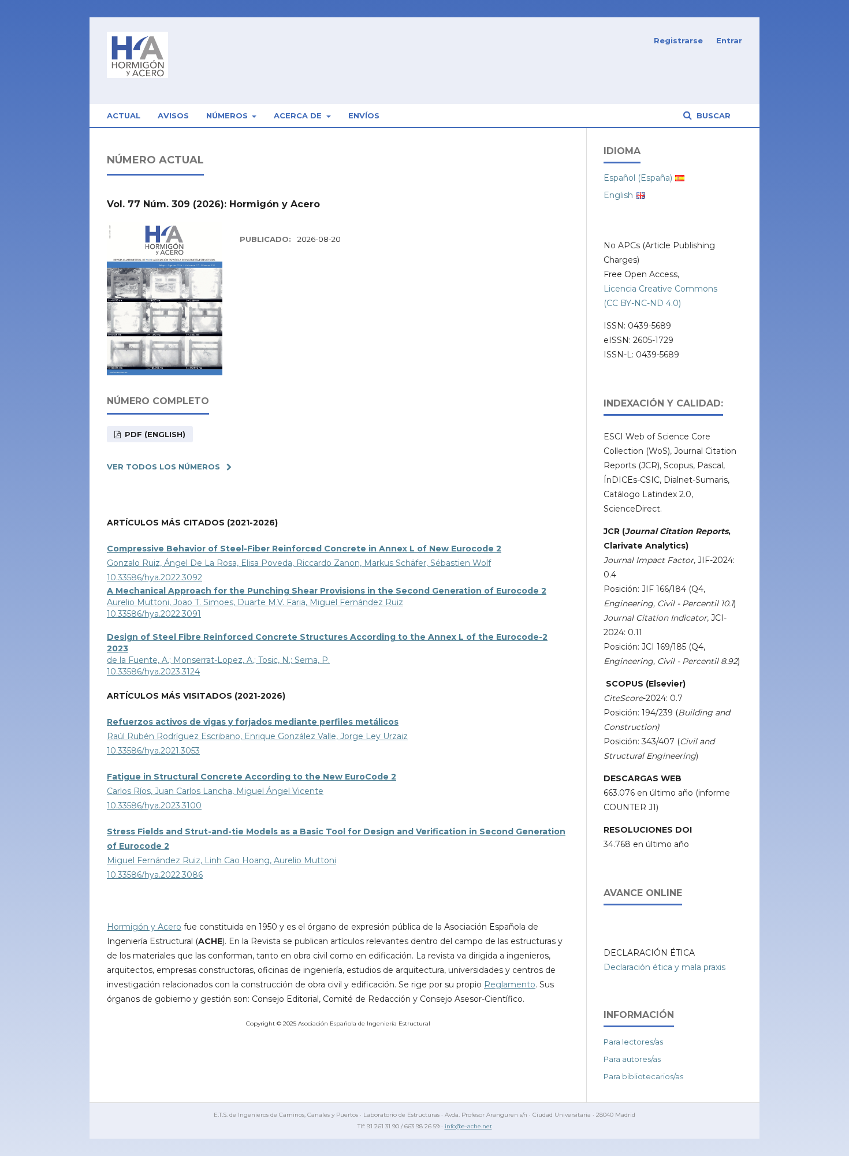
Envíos (363, 115)
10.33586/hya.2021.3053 (153, 750)
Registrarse (678, 40)
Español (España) (638, 178)
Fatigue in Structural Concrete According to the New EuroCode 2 (251, 776)
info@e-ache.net (468, 1126)
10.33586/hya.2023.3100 (154, 805)
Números (228, 115)
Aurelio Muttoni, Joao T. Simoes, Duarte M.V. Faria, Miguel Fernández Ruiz (255, 602)
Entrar (729, 40)
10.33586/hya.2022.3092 (154, 577)
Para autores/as (632, 1059)
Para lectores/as (633, 1041)
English (618, 195)
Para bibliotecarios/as (643, 1076)
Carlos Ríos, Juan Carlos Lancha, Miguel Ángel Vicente (215, 791)
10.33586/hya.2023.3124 (153, 671)
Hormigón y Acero (144, 927)
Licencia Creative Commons (660, 289)
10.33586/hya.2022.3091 (154, 614)
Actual (123, 115)
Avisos (173, 115)
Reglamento (509, 984)
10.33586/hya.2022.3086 (155, 875)
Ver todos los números (163, 466)
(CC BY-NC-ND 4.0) (642, 303)
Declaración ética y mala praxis (664, 967)
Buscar (712, 115)
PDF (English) (153, 434)
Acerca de (299, 115)
